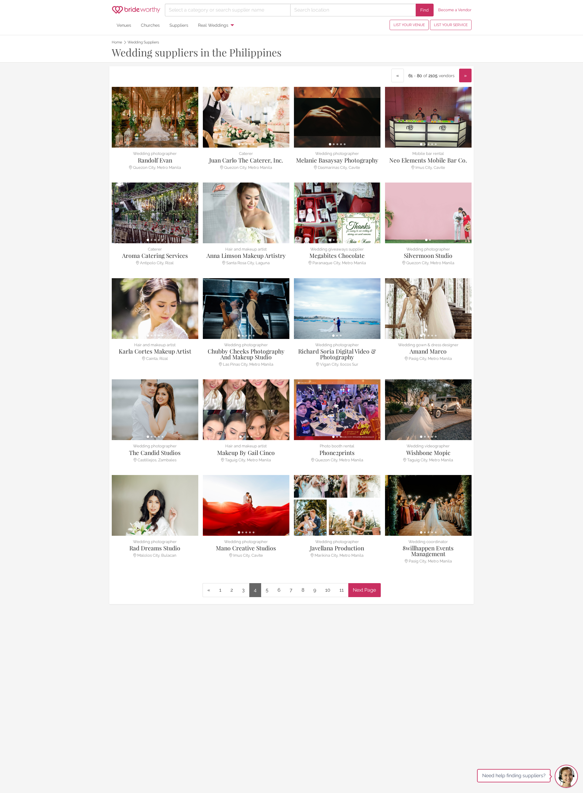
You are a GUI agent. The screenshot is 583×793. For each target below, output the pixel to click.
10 (327, 590)
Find (424, 9)
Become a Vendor (455, 10)
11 (341, 590)
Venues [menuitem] (124, 25)
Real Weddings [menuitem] (213, 25)
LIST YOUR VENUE (409, 25)
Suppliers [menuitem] (178, 25)
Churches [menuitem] (150, 25)
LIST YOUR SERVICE (451, 25)
